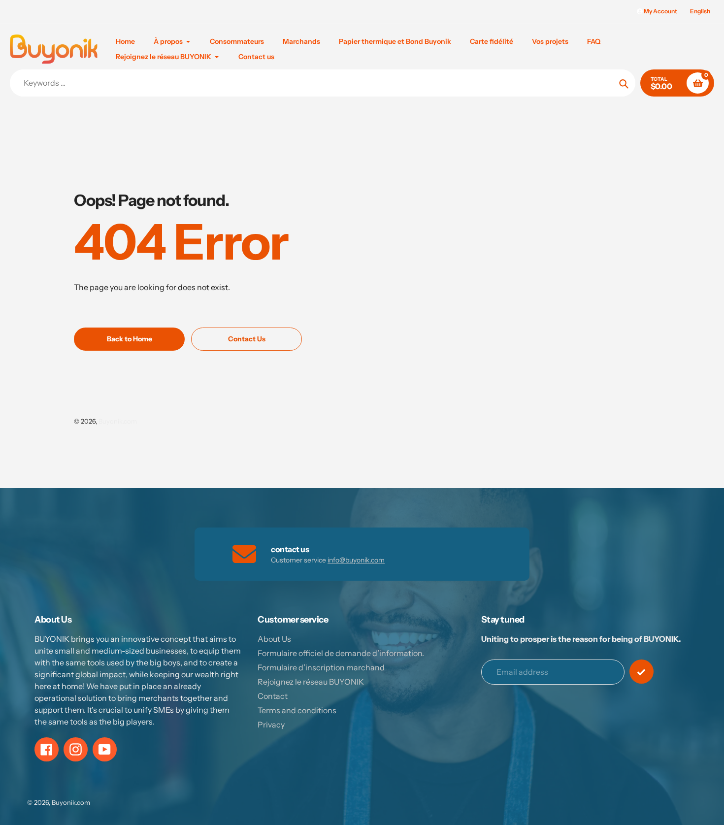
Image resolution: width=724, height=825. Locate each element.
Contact (273, 696)
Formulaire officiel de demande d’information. (341, 653)
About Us (274, 639)
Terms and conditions (297, 710)
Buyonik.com (118, 421)
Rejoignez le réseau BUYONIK (311, 682)
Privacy (271, 724)
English (700, 11)
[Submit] (641, 672)
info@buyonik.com (356, 560)
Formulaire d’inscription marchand (321, 667)
